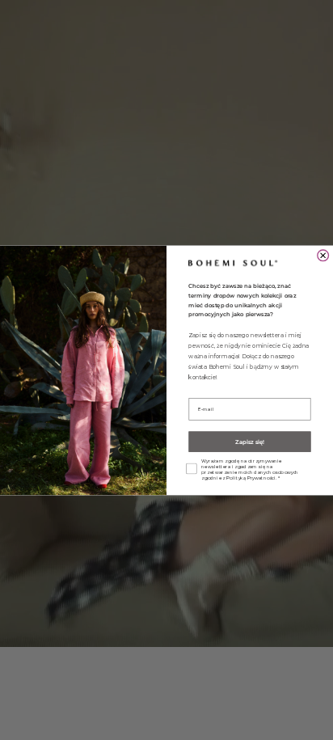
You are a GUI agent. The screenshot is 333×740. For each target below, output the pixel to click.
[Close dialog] (323, 255)
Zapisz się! (249, 441)
